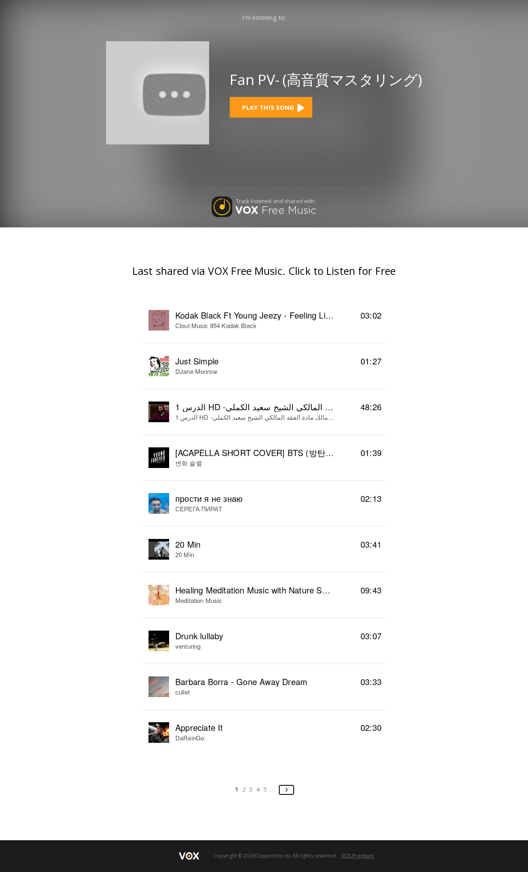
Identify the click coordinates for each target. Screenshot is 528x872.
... (273, 789)
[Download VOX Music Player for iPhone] (157, 92)
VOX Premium (357, 855)
